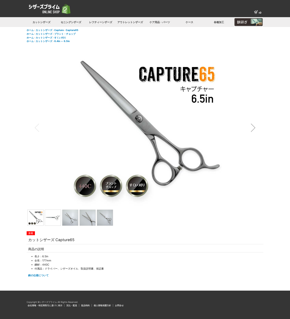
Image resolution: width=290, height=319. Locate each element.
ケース (189, 22)
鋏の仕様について (38, 275)
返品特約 (85, 305)
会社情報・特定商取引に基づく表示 (45, 305)
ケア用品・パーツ (160, 22)
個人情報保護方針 (103, 305)
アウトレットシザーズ (130, 22)
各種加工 (219, 22)
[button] (37, 127)
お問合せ (119, 305)
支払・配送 (72, 305)
